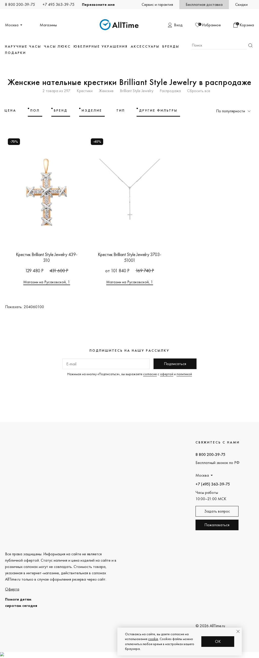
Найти (250, 45)
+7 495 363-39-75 (58, 4)
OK (218, 641)
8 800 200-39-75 (20, 4)
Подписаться (175, 363)
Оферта (12, 589)
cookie (153, 638)
